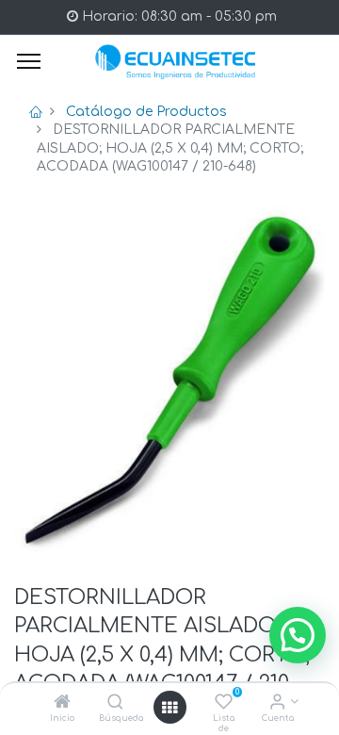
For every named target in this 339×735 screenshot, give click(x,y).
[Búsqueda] (115, 703)
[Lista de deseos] (224, 703)
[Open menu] (169, 707)
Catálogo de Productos (146, 112)
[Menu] (28, 61)
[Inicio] (62, 703)
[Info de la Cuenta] (277, 703)
